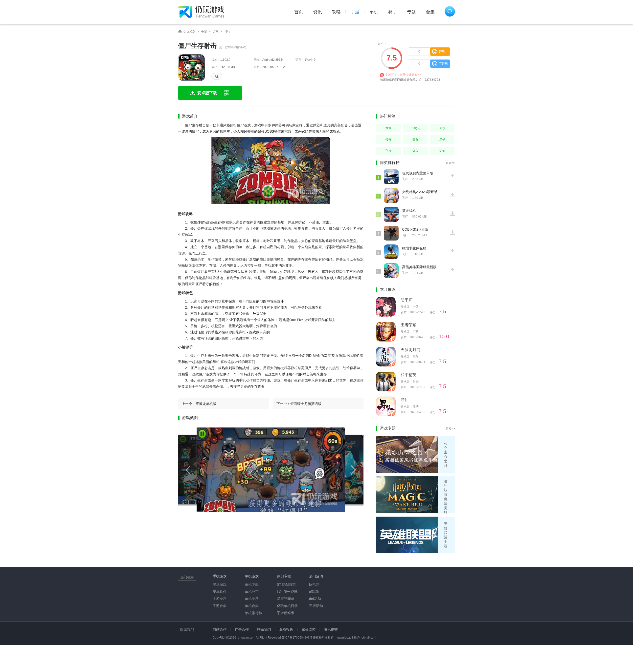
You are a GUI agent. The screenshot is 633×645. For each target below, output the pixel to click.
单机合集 (252, 606)
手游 (355, 11)
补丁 (392, 11)
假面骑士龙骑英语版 (305, 404)
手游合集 (219, 606)
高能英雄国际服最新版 (419, 267)
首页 (298, 11)
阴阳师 (406, 300)
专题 (411, 11)
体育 (415, 151)
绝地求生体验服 (414, 248)
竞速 (442, 151)
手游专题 (219, 599)
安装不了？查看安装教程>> (403, 75)
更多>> (450, 163)
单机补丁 (252, 592)
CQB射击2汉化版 (415, 229)
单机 (373, 11)
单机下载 (252, 584)
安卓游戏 (219, 584)
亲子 (442, 139)
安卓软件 (219, 592)
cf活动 (314, 592)
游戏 (216, 31)
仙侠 (442, 128)
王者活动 (316, 606)
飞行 (227, 31)
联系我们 (264, 629)
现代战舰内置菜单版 (417, 173)
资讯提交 (331, 629)
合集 (430, 11)
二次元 (415, 128)
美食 (415, 139)
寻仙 (404, 400)
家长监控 (309, 629)
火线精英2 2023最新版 (419, 192)
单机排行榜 (253, 613)
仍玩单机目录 (287, 606)
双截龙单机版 (206, 404)
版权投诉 (286, 629)
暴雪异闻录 (285, 599)
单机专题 (252, 599)
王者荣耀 (408, 325)
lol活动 (314, 584)
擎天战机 (409, 211)
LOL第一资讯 (287, 592)
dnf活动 (315, 599)
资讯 (317, 11)
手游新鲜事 (285, 613)
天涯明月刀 (410, 350)
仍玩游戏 (189, 31)
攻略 (336, 11)
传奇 (388, 139)
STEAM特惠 (286, 584)
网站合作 (219, 629)
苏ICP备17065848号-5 (297, 637)
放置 (388, 128)
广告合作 (242, 629)
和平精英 (408, 375)
